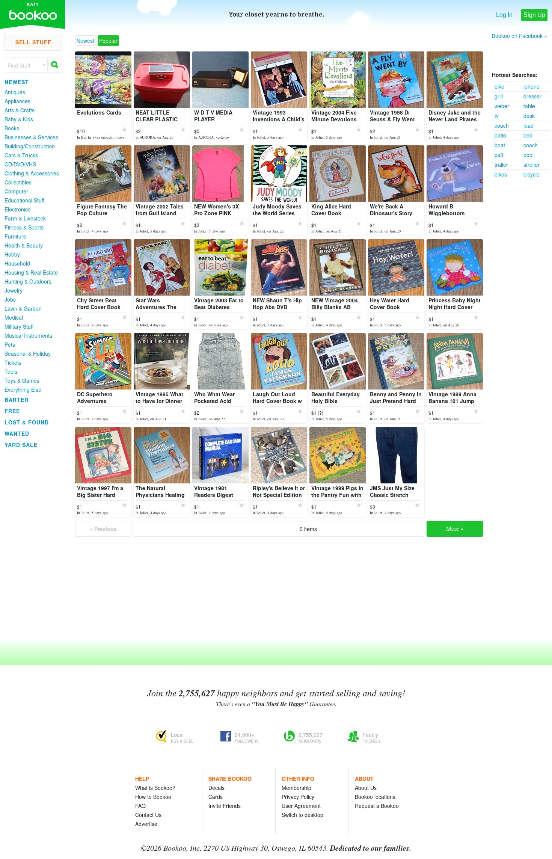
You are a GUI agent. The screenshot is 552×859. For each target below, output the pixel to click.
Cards (215, 796)
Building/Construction (30, 146)
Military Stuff (19, 326)
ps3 (499, 155)
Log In (504, 15)
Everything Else (23, 389)
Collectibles (18, 182)
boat (500, 145)
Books (12, 128)
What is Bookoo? (155, 787)
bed (527, 135)
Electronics (17, 209)
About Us (366, 787)
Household (17, 263)
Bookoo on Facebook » (519, 35)
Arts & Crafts (20, 110)
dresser (532, 96)
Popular (108, 40)
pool (528, 155)
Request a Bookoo (377, 805)
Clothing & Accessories (32, 173)
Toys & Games (22, 380)
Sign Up (534, 15)
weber (502, 106)
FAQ (140, 805)
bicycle (531, 174)
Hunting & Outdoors (28, 281)
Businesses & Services (31, 137)
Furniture (15, 236)
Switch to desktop (302, 814)
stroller (531, 164)
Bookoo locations (375, 796)
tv (497, 115)
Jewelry (14, 290)
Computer (16, 191)
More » (454, 528)
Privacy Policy (298, 796)
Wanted (17, 433)
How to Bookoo (153, 796)
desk (529, 115)
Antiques (15, 92)
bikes (501, 174)
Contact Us (148, 814)
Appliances (17, 101)
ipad (528, 125)
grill (499, 96)
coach (530, 145)
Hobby (12, 254)
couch (502, 125)
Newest (17, 82)
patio (500, 135)
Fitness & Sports (24, 227)
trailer (501, 164)
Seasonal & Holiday (28, 353)
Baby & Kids (19, 119)
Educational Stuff (24, 200)
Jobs (10, 299)
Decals (216, 787)
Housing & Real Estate (31, 272)
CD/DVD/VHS (20, 164)
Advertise (146, 823)
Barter (17, 399)
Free (12, 411)
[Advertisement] (522, 292)
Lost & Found (27, 422)
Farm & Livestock (25, 218)
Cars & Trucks (21, 155)
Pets (10, 344)
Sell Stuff (33, 42)
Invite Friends (224, 805)
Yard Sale (21, 444)
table (529, 106)
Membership (296, 787)
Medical (14, 317)
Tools (11, 371)
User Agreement (301, 805)
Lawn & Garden (23, 308)
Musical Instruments (28, 335)
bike (499, 86)
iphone (531, 86)
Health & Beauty (24, 245)
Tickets (13, 362)
